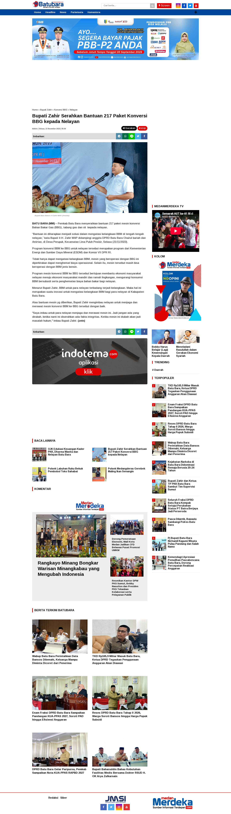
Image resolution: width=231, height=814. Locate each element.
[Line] (132, 136)
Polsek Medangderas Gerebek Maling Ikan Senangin (126, 470)
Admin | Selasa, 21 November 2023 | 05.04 (49, 129)
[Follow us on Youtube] (127, 807)
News (63, 12)
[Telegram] (119, 136)
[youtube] (196, 5)
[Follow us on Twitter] (111, 807)
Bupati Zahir (46, 110)
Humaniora (94, 12)
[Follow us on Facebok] (103, 807)
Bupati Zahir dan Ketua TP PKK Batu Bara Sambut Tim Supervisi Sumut (182, 485)
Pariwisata (77, 12)
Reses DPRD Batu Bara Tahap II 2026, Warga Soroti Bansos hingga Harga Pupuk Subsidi (119, 716)
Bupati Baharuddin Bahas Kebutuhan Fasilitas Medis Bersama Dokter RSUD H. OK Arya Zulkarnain (119, 773)
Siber (63, 797)
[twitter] (190, 5)
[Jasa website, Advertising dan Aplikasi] (89, 386)
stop (143, 128)
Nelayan (73, 110)
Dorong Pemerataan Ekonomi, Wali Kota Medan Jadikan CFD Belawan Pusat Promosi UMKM (126, 544)
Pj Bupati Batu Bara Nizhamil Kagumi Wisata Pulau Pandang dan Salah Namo (183, 542)
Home (37, 12)
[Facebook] (144, 136)
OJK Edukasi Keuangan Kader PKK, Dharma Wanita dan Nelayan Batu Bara (66, 452)
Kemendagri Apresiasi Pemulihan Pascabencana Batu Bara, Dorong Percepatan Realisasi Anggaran (183, 563)
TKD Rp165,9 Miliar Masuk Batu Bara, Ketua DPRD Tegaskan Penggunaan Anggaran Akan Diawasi (116, 660)
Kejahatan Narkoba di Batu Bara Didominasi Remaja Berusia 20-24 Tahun (181, 466)
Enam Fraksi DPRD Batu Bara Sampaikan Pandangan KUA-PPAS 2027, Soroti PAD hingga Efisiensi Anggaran (58, 716)
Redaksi (53, 797)
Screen (165, 5)
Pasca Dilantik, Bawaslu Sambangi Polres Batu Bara (182, 522)
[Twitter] (138, 136)
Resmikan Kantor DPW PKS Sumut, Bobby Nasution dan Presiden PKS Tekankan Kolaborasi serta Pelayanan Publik (125, 587)
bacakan (130, 128)
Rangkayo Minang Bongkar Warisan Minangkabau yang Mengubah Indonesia (68, 568)
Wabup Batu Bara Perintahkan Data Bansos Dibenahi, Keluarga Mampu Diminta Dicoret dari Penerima (55, 660)
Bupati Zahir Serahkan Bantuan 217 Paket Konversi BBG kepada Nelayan (127, 452)
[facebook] (184, 5)
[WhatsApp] (125, 136)
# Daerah (157, 370)
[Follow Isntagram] (119, 807)
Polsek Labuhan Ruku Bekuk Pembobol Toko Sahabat (65, 470)
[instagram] (178, 5)
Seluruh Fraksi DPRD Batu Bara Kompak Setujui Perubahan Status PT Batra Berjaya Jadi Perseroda (183, 506)
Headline (50, 12)
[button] (195, 10)
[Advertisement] (115, 83)
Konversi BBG (60, 110)
